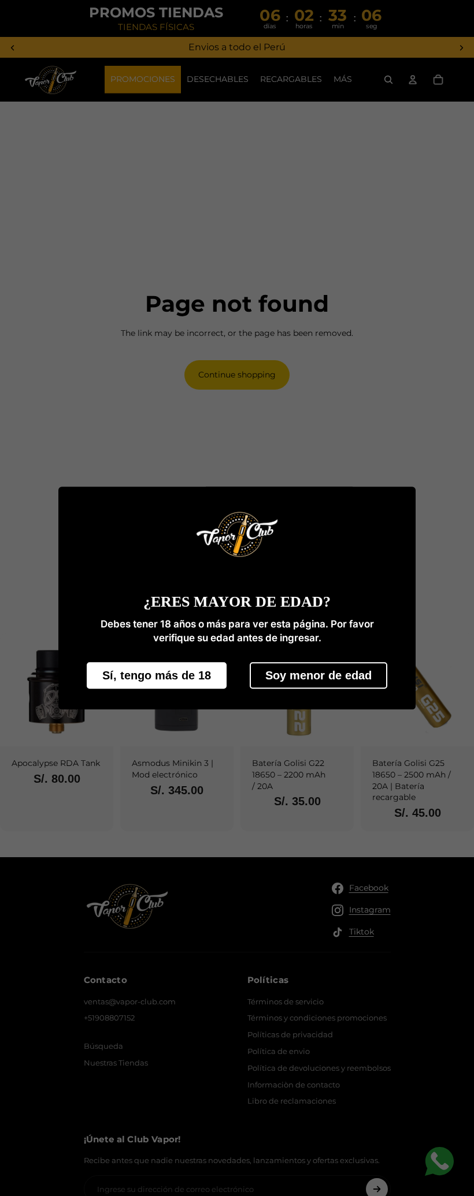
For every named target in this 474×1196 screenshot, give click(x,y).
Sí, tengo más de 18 (156, 675)
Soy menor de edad (318, 675)
